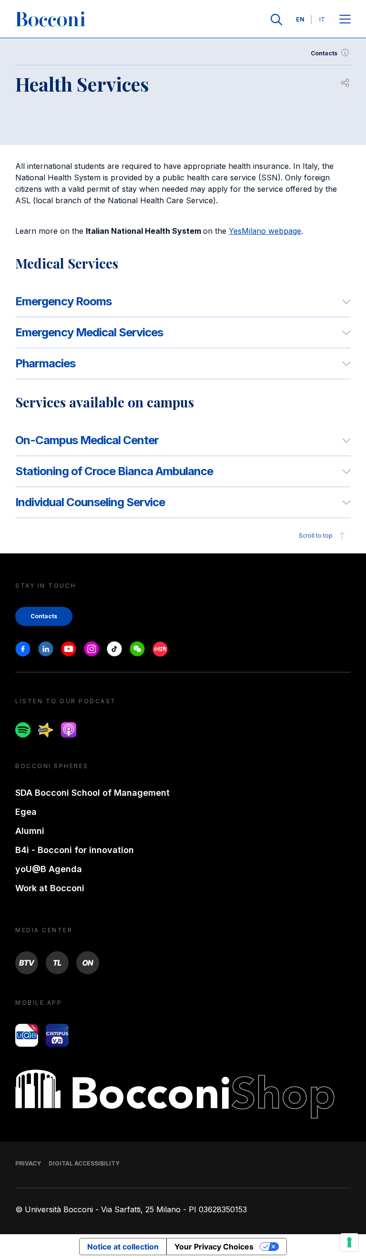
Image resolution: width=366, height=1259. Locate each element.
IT (322, 19)
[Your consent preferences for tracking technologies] (349, 1242)
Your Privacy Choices (214, 1246)
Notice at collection (123, 1246)
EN (300, 19)
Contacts (324, 53)
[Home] (50, 19)
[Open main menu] (345, 20)
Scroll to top (316, 535)
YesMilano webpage (265, 231)
